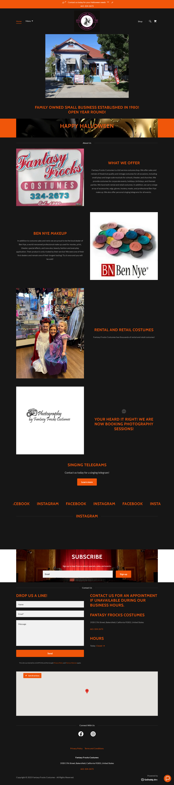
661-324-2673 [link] (87, 6)
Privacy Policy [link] (58, 663)
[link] (87, 21)
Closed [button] (99, 645)
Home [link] (19, 21)
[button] (29, 21)
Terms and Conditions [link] (94, 748)
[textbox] (78, 574)
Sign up (123, 574)
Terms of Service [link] (71, 663)
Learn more (87, 482)
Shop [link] (140, 21)
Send (50, 653)
